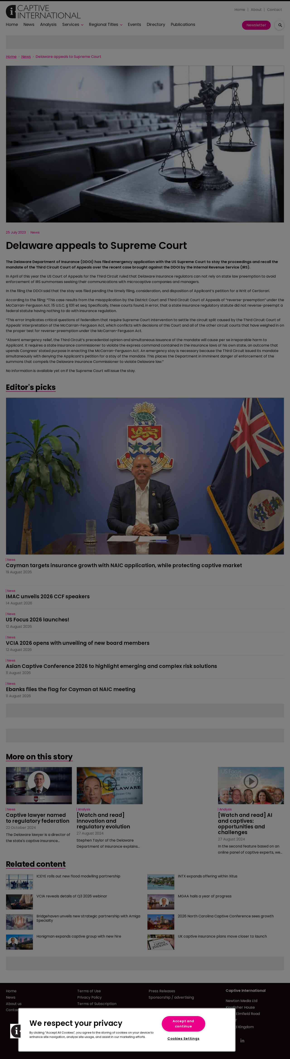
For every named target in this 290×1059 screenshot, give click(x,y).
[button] (17, 1031)
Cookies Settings (183, 1038)
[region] (127, 1030)
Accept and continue (183, 1024)
